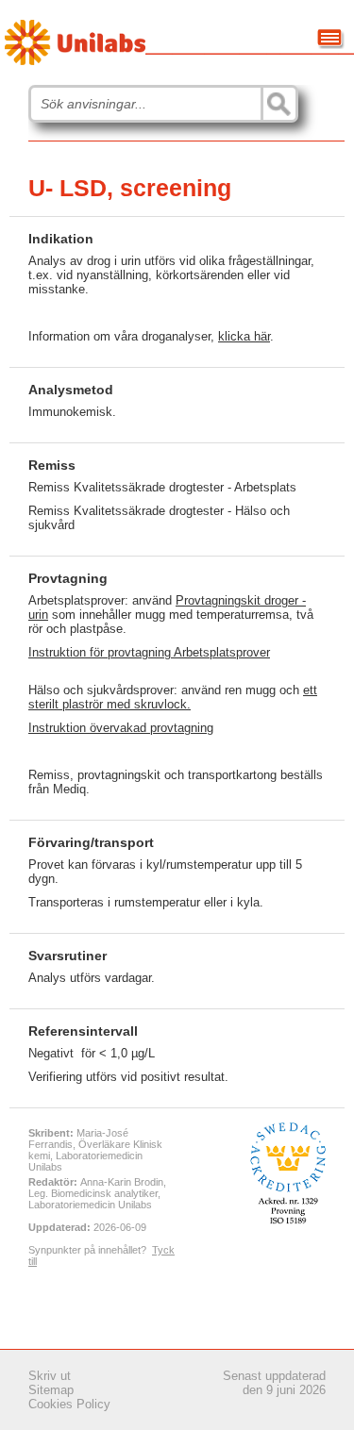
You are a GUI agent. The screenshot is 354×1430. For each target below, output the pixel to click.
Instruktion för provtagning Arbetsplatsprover (149, 652)
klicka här (244, 336)
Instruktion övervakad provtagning (120, 728)
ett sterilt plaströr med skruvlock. (172, 697)
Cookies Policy (69, 1404)
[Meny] (330, 38)
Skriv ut (49, 1376)
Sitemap (51, 1390)
